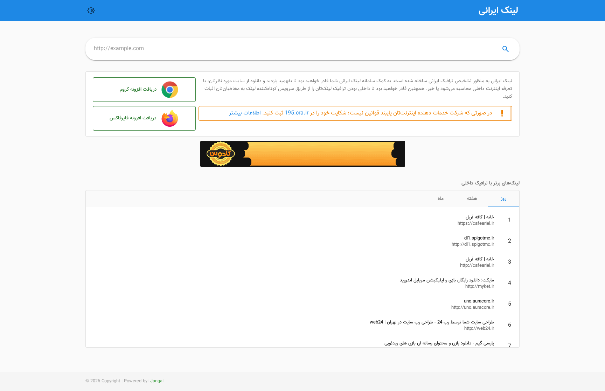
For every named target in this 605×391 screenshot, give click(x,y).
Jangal (157, 381)
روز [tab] (503, 199)
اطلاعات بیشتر (245, 113)
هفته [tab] (472, 199)
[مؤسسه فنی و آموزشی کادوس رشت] (302, 165)
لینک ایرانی (498, 11)
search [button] (505, 49)
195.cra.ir (296, 113)
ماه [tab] (441, 199)
